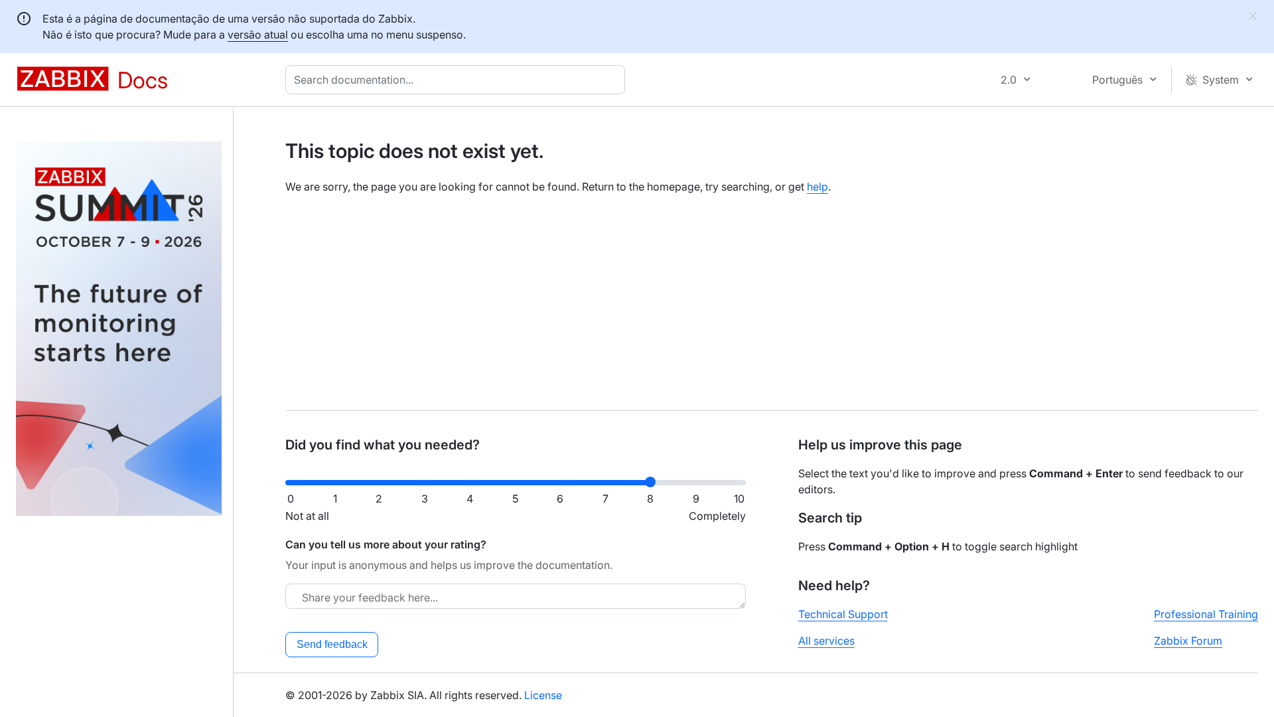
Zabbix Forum (1188, 640)
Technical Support (843, 614)
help (817, 186)
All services (826, 640)
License (543, 695)
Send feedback (332, 644)
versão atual (258, 34)
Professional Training (1206, 614)
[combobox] (457, 79)
